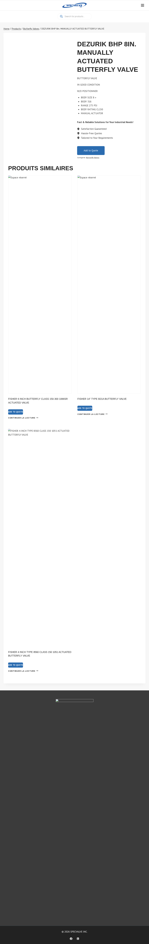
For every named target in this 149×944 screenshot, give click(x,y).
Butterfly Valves (92, 157)
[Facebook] (71, 938)
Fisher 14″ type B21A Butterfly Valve (102, 399)
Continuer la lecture (21, 418)
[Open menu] (142, 5)
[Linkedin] (78, 938)
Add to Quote (91, 150)
